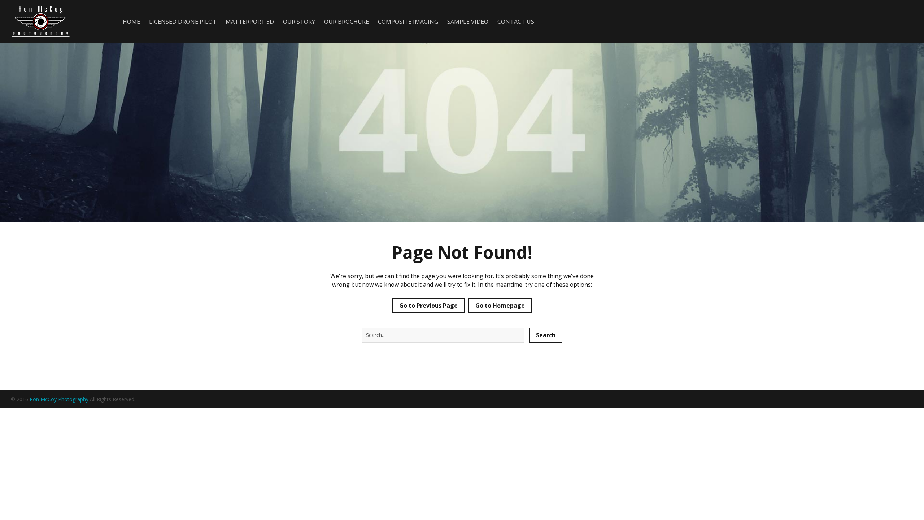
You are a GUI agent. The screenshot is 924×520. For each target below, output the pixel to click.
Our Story (299, 22)
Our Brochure (346, 22)
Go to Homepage (500, 305)
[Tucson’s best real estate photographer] (56, 21)
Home (131, 22)
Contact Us (515, 22)
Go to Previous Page (428, 305)
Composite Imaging (408, 22)
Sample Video (467, 22)
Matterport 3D (250, 22)
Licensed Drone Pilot (183, 22)
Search (545, 335)
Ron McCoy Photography (59, 399)
